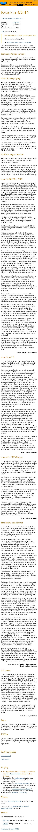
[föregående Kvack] (7, 18)
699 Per (5, 824)
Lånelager (29, 2)
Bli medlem (15, 2)
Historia (30, 4)
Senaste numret (6, 756)
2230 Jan (6, 820)
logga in (35, 0)
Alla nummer (5, 759)
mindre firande (19, 778)
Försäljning (22, 2)
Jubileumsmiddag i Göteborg (21, 789)
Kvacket (20, 4)
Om (10, 2)
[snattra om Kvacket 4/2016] (10, 829)
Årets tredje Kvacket (14, 801)
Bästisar (35, 4)
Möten (25, 4)
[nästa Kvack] (18, 18)
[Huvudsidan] (4, 4)
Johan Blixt (16, 22)
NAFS (13, 4)
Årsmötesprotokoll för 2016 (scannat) (19, 42)
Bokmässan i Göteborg (22, 783)
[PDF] (3, 31)
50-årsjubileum (14, 774)
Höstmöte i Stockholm (19, 792)
